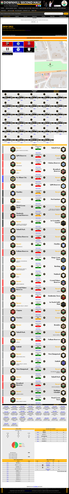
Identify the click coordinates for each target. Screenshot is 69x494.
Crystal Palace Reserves (29, 46)
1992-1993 (47, 411)
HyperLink (7, 53)
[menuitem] (2, 8)
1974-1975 (14, 417)
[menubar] (34, 9)
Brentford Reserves (7, 45)
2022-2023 (22, 406)
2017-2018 (39, 406)
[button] (50, 64)
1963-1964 (39, 418)
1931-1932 (6, 423)
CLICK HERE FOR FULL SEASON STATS (34, 37)
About (33, 10)
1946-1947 (63, 418)
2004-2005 (63, 406)
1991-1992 (55, 411)
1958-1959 (47, 418)
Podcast (3, 10)
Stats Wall (52, 16)
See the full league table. (62, 471)
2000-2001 (14, 411)
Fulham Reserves (7, 51)
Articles (10, 10)
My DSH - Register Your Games (55, 8)
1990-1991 (63, 411)
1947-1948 (55, 418)
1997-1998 (30, 411)
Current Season (62, 16)
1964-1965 (30, 418)
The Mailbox (35, 486)
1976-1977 (6, 417)
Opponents (34, 16)
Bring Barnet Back (11, 8)
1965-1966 (22, 417)
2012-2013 (55, 406)
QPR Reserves (18, 51)
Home (2, 8)
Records (25, 16)
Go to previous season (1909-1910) (8, 35)
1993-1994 (39, 411)
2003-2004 (6, 411)
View (9, 100)
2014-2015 (47, 406)
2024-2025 (6, 406)
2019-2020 (30, 406)
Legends (17, 16)
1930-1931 (14, 423)
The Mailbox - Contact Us (22, 10)
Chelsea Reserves (18, 45)
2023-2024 (14, 406)
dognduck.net (27, 30)
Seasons (12, 13)
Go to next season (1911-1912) (61, 35)
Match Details (38, 152)
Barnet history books (28, 490)
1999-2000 (22, 411)
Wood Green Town (7, 54)
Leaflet (53, 87)
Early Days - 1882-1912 (38, 8)
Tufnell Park (29, 51)
